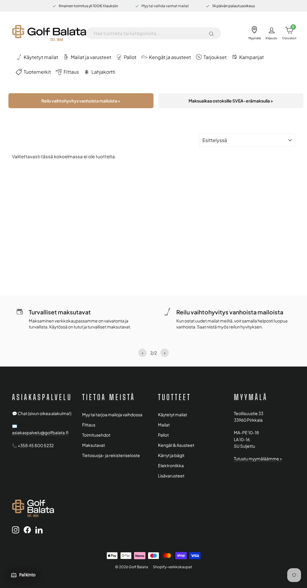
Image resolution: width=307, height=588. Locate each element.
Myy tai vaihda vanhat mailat (165, 6)
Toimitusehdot (96, 435)
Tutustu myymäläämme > (258, 458)
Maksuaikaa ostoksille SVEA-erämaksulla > (231, 100)
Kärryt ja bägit (171, 455)
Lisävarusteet (171, 475)
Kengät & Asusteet (176, 445)
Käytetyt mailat (172, 414)
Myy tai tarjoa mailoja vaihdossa (112, 414)
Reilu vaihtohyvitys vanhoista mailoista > (81, 100)
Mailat (164, 424)
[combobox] (149, 33)
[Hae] (211, 33)
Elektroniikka (171, 465)
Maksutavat (93, 445)
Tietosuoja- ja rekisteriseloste (111, 455)
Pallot (163, 435)
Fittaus (88, 424)
